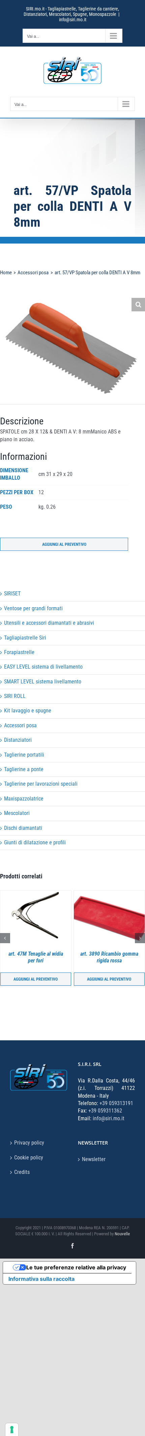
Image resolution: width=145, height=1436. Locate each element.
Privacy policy (29, 1142)
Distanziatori (18, 740)
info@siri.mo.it (72, 19)
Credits (22, 1172)
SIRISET (12, 593)
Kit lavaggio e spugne (27, 710)
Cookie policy (28, 1157)
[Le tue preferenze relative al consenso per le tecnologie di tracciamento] (11, 1429)
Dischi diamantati (23, 828)
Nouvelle (122, 1233)
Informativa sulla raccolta (41, 1278)
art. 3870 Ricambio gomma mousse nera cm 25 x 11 (112, 957)
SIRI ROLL (15, 696)
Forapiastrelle (19, 652)
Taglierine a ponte (24, 769)
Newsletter (94, 1159)
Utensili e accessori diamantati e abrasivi (49, 623)
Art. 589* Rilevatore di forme (38, 957)
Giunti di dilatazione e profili (35, 842)
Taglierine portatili (24, 755)
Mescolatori (17, 813)
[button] (138, 304)
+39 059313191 (116, 1103)
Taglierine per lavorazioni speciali (41, 784)
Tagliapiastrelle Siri (25, 638)
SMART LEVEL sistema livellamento (42, 681)
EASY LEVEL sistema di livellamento (43, 667)
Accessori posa (20, 725)
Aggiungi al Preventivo (64, 544)
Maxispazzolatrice (24, 798)
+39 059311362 (105, 1110)
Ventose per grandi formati (33, 608)
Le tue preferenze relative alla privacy (76, 1267)
